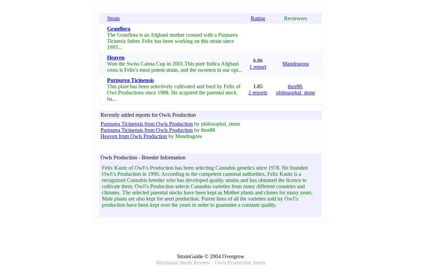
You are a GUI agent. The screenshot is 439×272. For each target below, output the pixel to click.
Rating (258, 18)
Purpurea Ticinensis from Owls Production (146, 124)
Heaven (115, 57)
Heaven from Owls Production (133, 136)
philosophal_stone (295, 92)
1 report (257, 67)
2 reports (257, 92)
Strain (113, 18)
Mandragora (295, 64)
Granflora (118, 29)
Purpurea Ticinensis (130, 80)
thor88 (295, 86)
